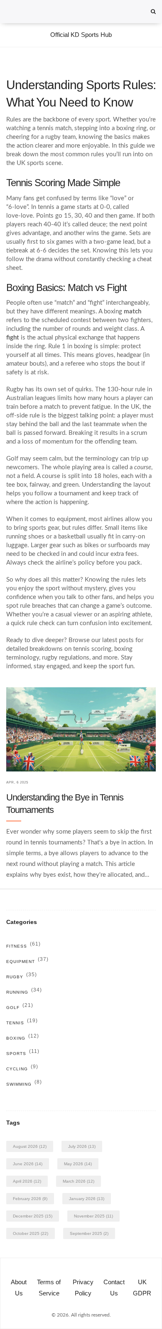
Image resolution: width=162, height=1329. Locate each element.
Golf (19, 1007)
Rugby (21, 977)
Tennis (22, 1023)
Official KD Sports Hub (81, 34)
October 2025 (30, 1233)
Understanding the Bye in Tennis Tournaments (64, 803)
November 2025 (93, 1216)
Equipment (27, 961)
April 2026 (27, 1181)
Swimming (24, 1084)
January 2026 (86, 1198)
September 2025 (89, 1233)
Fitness (23, 946)
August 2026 (30, 1146)
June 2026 (27, 1164)
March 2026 (78, 1181)
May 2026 (78, 1164)
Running (24, 992)
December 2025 (32, 1216)
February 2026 (30, 1198)
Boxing (22, 1038)
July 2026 (82, 1146)
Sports (22, 1053)
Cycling (22, 1069)
